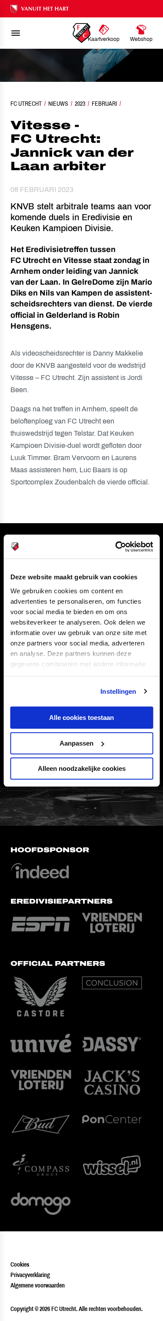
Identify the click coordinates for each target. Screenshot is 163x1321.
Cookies (19, 1264)
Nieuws (58, 104)
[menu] (15, 33)
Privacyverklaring (30, 1275)
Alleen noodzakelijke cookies (82, 768)
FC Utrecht (26, 104)
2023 (80, 104)
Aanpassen (76, 743)
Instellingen (118, 691)
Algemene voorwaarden (37, 1285)
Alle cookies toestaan (81, 717)
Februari (104, 104)
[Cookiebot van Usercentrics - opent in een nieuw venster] (116, 546)
